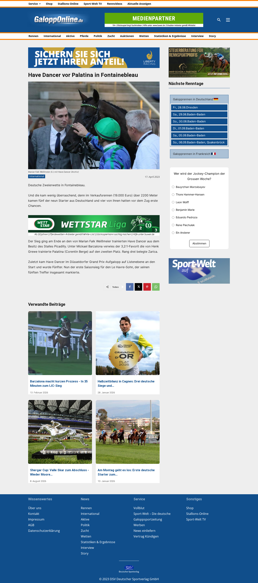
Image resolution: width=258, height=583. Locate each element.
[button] (218, 20)
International (36, 176)
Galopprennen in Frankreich (192, 154)
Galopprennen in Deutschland (193, 99)
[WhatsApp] (156, 287)
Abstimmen (199, 243)
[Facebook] (130, 287)
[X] (138, 287)
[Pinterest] (147, 287)
